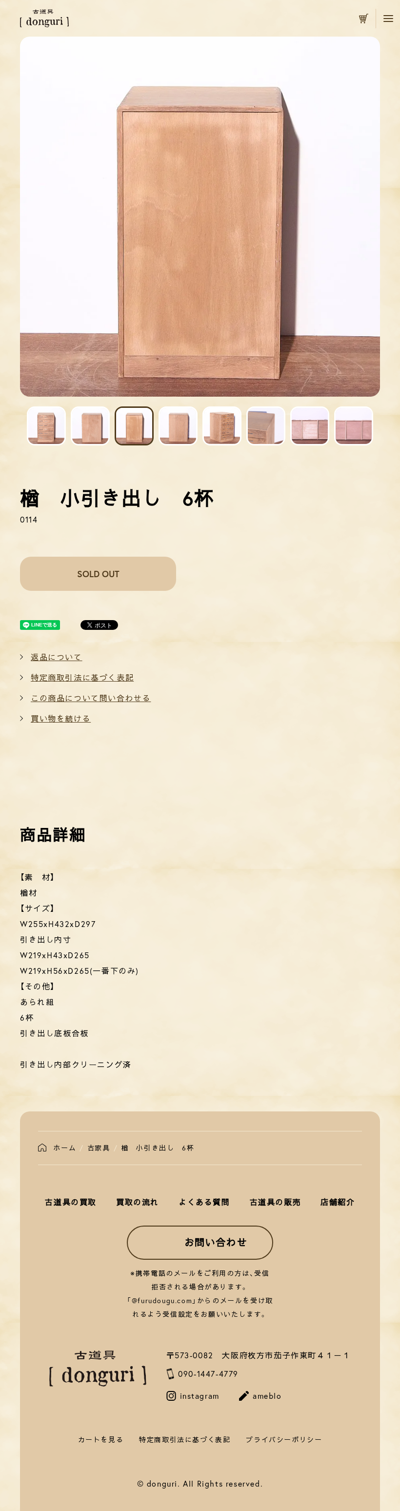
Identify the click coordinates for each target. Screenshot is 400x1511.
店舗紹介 (337, 1202)
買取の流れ (137, 1202)
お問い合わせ (216, 1242)
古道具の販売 (275, 1202)
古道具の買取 (71, 1202)
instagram (200, 1395)
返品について (56, 657)
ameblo (267, 1395)
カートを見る (363, 18)
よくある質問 (204, 1202)
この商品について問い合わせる (91, 698)
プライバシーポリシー (284, 1439)
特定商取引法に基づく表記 (82, 677)
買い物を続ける (61, 718)
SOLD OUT (98, 574)
